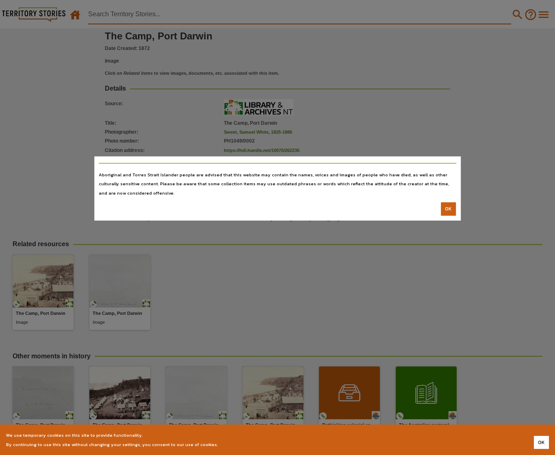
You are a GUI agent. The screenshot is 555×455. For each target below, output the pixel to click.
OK (448, 208)
